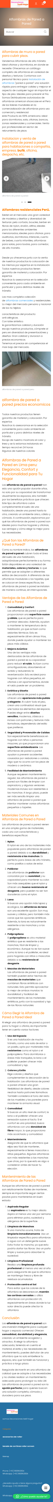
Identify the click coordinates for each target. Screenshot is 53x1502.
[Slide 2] (25, 202)
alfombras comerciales (19, 300)
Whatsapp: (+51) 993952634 (15, 1473)
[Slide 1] (22, 202)
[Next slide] (46, 178)
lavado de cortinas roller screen (18, 1446)
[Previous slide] (6, 178)
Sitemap (6, 1456)
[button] (31, 1496)
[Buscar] (44, 30)
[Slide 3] (30, 202)
